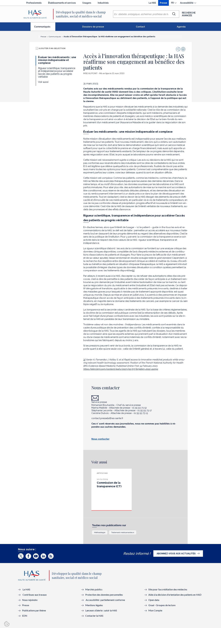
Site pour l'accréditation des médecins (167, 589)
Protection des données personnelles (104, 594)
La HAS (152, 3)
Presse (163, 3)
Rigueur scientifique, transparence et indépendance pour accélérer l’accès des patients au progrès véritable (56, 72)
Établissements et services (62, 3)
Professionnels (33, 3)
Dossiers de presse (93, 26)
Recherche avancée (189, 14)
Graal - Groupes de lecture (161, 605)
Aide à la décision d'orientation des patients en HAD (174, 594)
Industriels (103, 3)
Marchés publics (94, 589)
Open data (153, 599)
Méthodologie (99, 532)
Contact (140, 26)
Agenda (181, 26)
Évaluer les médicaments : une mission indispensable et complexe (57, 60)
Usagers (86, 3)
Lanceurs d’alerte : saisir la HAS (101, 610)
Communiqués (44, 28)
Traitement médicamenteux (122, 532)
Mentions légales (94, 605)
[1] (133, 270)
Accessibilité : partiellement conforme (105, 599)
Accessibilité (186, 3)
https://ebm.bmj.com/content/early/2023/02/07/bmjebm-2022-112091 (120, 369)
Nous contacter (100, 439)
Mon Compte (155, 610)
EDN (24, 615)
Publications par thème (34, 610)
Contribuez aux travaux (34, 594)
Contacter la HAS (94, 615)
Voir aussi (43, 82)
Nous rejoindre (29, 599)
